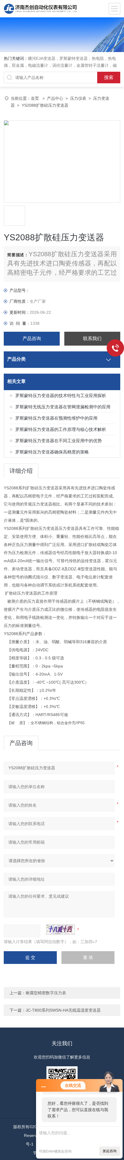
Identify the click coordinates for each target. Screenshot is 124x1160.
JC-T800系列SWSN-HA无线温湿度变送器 (63, 1010)
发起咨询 (110, 1151)
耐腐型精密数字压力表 (46, 993)
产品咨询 (31, 338)
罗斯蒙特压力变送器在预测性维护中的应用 (56, 418)
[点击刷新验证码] (60, 929)
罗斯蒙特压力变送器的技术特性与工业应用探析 (60, 395)
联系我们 (92, 338)
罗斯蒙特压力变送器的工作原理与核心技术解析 (60, 429)
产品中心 (55, 98)
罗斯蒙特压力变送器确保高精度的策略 (52, 451)
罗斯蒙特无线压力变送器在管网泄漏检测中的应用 (62, 406)
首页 (35, 98)
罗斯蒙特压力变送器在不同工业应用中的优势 (58, 440)
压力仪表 (78, 98)
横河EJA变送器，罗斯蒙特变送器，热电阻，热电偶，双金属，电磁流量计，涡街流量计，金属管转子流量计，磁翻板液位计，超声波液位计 (60, 65)
